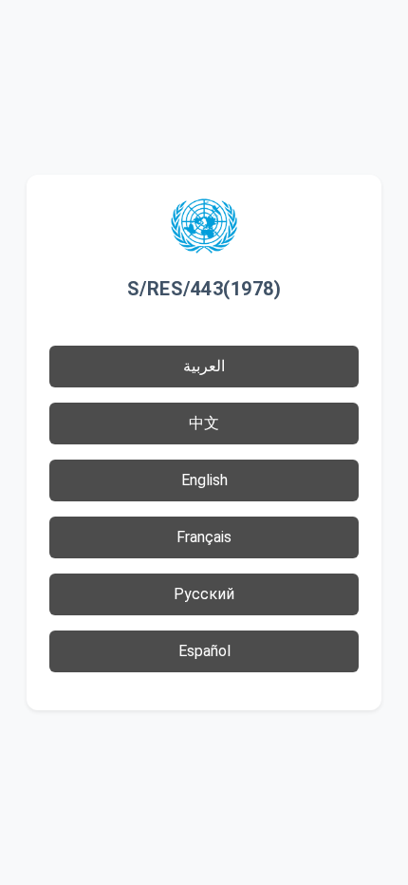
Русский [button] (204, 594)
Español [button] (204, 651)
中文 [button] (204, 423)
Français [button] (204, 537)
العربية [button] (204, 366)
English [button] (204, 480)
